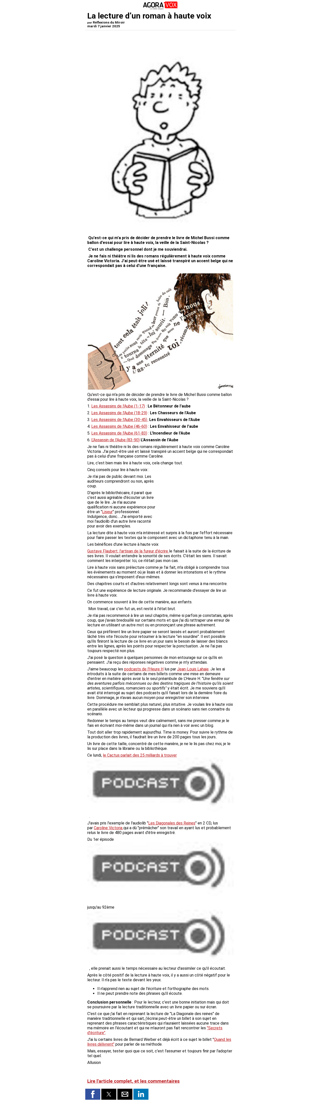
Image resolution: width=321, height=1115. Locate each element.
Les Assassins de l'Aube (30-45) (119, 419)
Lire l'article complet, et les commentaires (133, 1081)
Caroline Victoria (108, 827)
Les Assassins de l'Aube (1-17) (118, 406)
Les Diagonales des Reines (171, 823)
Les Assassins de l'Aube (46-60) (119, 426)
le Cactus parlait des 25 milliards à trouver (140, 755)
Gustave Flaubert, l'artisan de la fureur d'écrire (128, 551)
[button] (92, 1094)
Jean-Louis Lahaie (193, 669)
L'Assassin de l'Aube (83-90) (115, 440)
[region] (196, 500)
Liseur (107, 511)
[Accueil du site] (160, 8)
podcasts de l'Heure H (144, 669)
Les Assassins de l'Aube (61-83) (119, 433)
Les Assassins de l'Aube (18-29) (119, 412)
